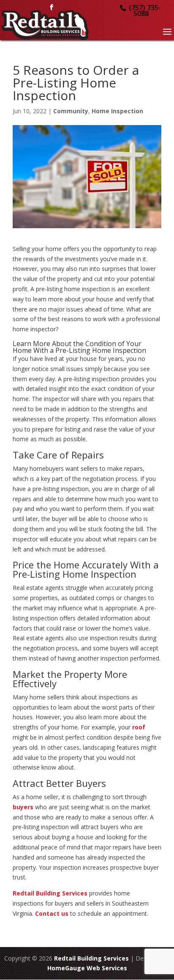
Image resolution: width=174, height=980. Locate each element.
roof (138, 727)
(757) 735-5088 (145, 10)
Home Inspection (117, 111)
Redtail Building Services (50, 893)
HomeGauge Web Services (87, 968)
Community (70, 111)
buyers (23, 807)
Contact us (51, 913)
